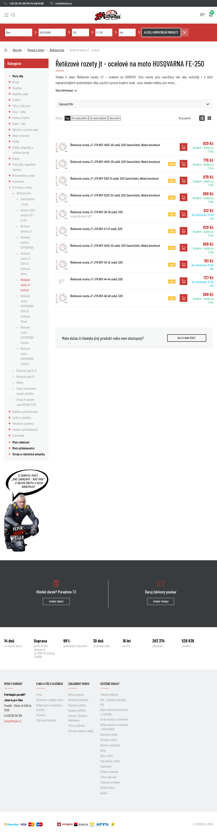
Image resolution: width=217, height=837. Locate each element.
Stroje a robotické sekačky (29, 454)
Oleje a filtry (106, 756)
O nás (39, 694)
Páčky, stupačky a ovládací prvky (23, 149)
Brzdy (16, 82)
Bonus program (76, 694)
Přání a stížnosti (76, 725)
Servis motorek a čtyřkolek (114, 719)
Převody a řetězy (22, 187)
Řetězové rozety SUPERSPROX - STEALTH (28, 356)
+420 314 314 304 (17, 3)
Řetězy (20, 382)
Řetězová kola (24, 193)
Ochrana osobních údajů (80, 731)
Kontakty (40, 715)
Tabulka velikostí (109, 694)
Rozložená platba (109, 734)
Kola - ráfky (19, 112)
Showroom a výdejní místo (49, 700)
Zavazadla (18, 435)
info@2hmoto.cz (63, 3)
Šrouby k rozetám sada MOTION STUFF (27, 402)
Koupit (183, 147)
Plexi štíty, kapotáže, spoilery (24, 166)
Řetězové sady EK (25, 376)
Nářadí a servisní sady (25, 129)
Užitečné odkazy (109, 684)
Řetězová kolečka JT (26, 228)
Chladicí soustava (109, 771)
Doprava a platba (77, 705)
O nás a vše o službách (49, 684)
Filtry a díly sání (22, 106)
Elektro (17, 100)
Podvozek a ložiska (110, 782)
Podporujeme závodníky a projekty (49, 707)
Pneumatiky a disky (24, 175)
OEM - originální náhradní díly (113, 702)
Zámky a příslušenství (25, 429)
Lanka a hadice (21, 118)
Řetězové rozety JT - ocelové (26, 285)
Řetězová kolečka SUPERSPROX (27, 242)
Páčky (16, 141)
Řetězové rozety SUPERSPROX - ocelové (28, 335)
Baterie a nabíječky (110, 745)
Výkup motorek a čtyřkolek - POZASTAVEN (114, 727)
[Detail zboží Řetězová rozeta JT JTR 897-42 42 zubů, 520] (61, 264)
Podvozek (18, 181)
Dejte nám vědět (187, 338)
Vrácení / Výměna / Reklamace (78, 718)
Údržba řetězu (107, 787)
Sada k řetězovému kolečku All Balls (26, 391)
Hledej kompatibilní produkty (161, 32)
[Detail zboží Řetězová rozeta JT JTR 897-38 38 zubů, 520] (61, 214)
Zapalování (105, 766)
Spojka (103, 793)
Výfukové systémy (23, 423)
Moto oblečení (21, 442)
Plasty (16, 158)
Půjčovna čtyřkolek (46, 720)
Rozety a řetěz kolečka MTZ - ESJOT (28, 215)
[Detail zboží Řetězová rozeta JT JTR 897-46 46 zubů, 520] (61, 298)
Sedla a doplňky (22, 417)
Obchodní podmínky (78, 700)
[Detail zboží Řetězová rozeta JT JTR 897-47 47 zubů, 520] (61, 231)
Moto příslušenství (23, 448)
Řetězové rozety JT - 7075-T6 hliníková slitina (26, 264)
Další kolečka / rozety (28, 201)
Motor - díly (19, 123)
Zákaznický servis (78, 684)
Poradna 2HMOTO (76, 710)
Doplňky (17, 88)
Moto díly (18, 76)
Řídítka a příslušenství (25, 411)
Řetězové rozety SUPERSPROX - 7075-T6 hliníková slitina (28, 308)
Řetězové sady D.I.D (27, 371)
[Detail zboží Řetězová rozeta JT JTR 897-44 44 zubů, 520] (61, 281)
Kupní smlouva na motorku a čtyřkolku (114, 712)
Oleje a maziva (21, 135)
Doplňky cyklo (20, 94)
